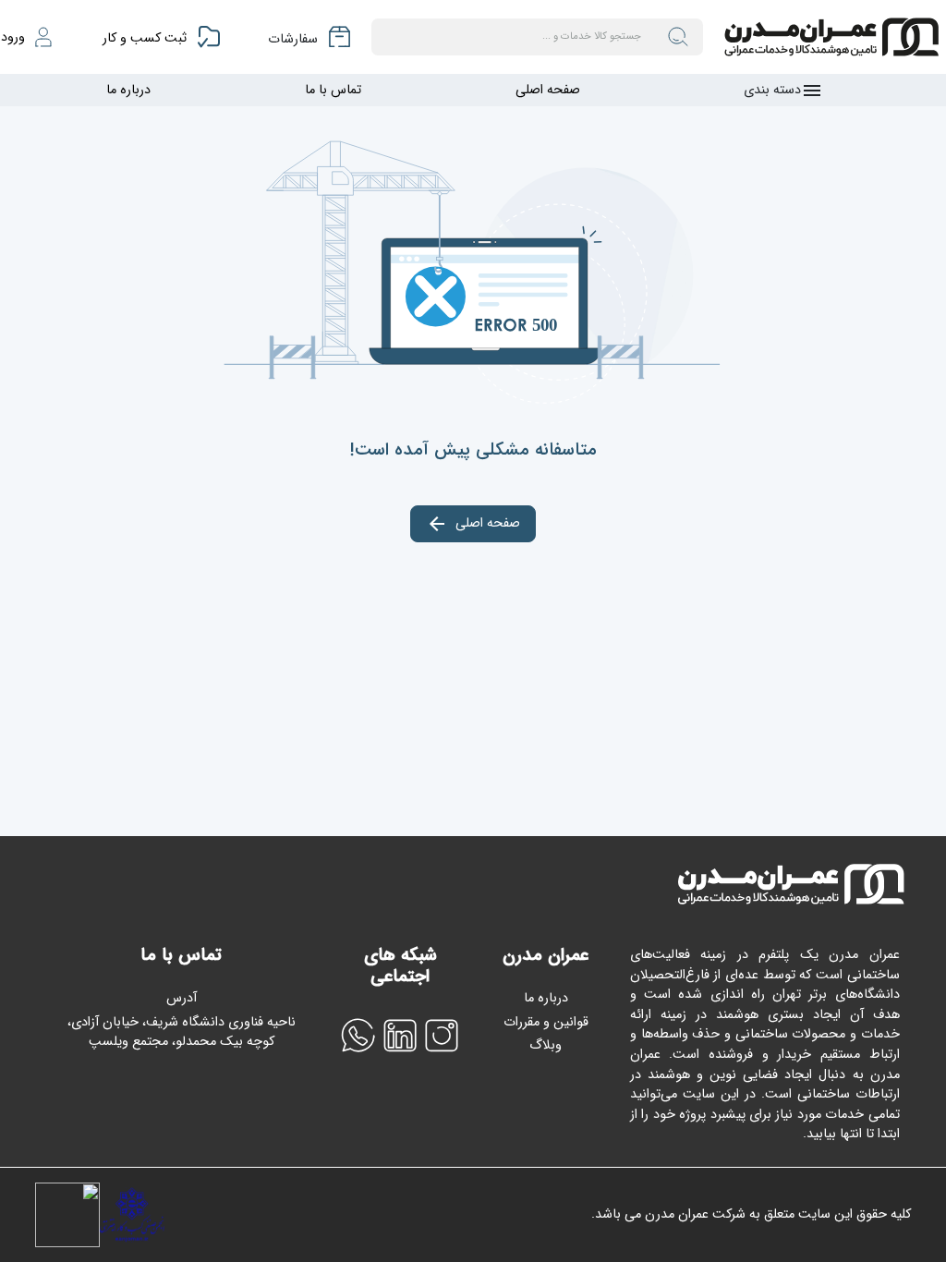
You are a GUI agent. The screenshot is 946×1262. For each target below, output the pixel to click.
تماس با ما (333, 90)
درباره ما (128, 90)
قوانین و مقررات (545, 1022)
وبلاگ (545, 1045)
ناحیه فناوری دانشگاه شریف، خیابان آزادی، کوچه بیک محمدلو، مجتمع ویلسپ (181, 1032)
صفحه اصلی (547, 90)
